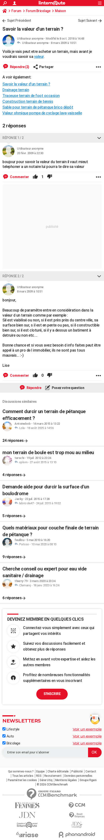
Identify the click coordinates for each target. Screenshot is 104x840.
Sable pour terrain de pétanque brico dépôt (37, 107)
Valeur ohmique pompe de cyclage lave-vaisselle (42, 113)
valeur (39, 56)
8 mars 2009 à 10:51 (63, 43)
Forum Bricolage (38, 11)
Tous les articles (22, 776)
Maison (60, 11)
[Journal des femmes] (27, 805)
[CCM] (77, 805)
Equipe (40, 771)
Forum (16, 11)
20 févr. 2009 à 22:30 (30, 153)
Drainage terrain (15, 90)
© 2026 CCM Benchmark (52, 784)
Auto (10, 736)
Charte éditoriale (58, 771)
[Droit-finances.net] (77, 815)
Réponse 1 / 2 (13, 138)
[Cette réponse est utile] (35, 177)
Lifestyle (12, 729)
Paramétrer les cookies (22, 780)
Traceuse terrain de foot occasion (31, 95)
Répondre (33, 388)
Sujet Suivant (87, 20)
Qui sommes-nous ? (21, 771)
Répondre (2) (19, 67)
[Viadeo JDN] (77, 825)
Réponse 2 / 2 (13, 276)
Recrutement (53, 776)
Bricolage (13, 743)
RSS (39, 776)
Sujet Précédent (19, 20)
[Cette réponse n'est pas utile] (49, 177)
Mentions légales (66, 780)
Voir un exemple (87, 729)
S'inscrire (52, 694)
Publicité (77, 771)
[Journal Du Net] (27, 815)
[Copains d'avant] (27, 825)
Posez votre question (67, 388)
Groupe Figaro (88, 780)
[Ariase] (27, 834)
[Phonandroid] (77, 835)
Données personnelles (78, 776)
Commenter (19, 177)
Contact (90, 771)
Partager (46, 67)
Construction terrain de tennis (27, 101)
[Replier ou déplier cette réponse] (99, 138)
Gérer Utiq (46, 780)
